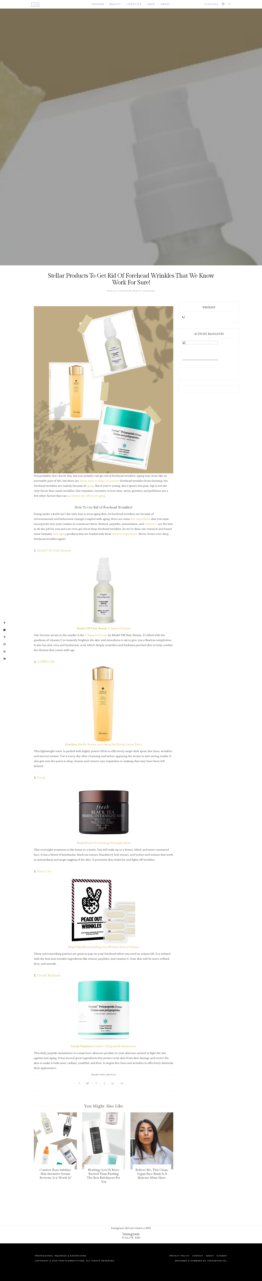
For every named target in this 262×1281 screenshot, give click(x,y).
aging (90, 485)
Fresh (41, 778)
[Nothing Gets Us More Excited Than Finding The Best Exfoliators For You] (103, 1140)
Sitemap (222, 1256)
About (165, 4)
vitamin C (151, 524)
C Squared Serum (119, 628)
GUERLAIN (46, 662)
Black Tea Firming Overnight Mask (103, 843)
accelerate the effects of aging (86, 495)
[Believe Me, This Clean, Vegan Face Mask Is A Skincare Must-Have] (151, 1140)
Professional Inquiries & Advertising (60, 1256)
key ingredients (141, 519)
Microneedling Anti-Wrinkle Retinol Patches (103, 947)
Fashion (98, 4)
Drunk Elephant (49, 975)
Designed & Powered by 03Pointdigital (201, 1261)
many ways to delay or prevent (99, 480)
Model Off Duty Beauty (54, 550)
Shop (151, 4)
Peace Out (44, 871)
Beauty (115, 4)
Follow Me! (131, 1237)
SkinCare (149, 291)
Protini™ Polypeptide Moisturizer (104, 1046)
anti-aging (59, 534)
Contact (197, 1256)
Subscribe (211, 4)
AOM (35, 5)
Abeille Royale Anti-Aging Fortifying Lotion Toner (103, 744)
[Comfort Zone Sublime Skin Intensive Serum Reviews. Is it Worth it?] (55, 1140)
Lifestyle (134, 4)
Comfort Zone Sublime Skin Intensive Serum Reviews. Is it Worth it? (55, 1174)
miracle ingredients (124, 534)
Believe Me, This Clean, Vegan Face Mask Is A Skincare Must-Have (151, 1174)
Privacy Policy (179, 1256)
